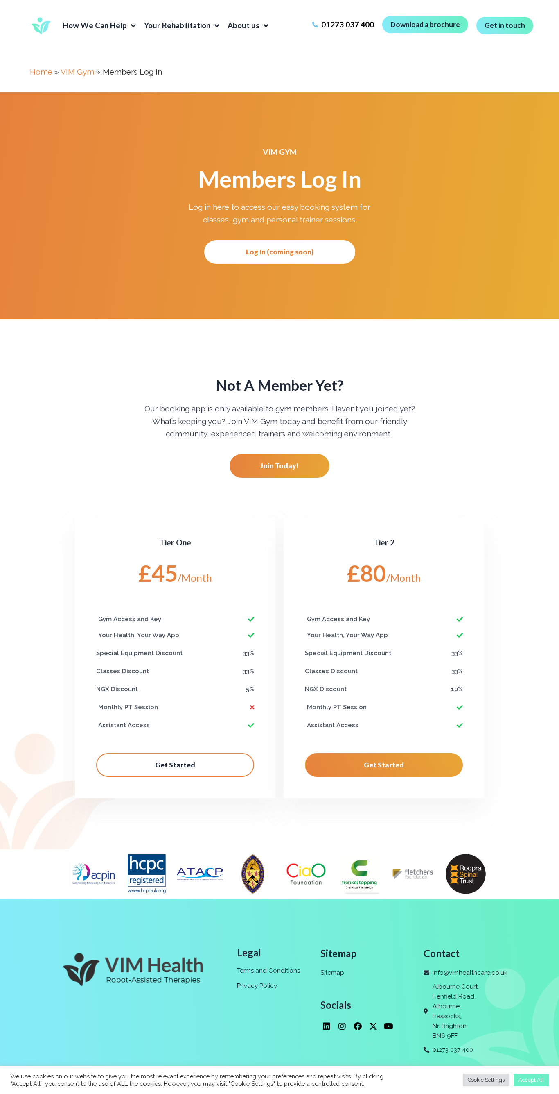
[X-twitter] (373, 1026)
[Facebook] (358, 1026)
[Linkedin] (326, 1026)
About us (243, 25)
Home (41, 71)
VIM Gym (77, 71)
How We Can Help (95, 25)
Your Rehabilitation (177, 25)
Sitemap (332, 972)
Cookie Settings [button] (486, 1080)
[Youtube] (389, 1026)
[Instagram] (342, 1026)
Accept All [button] (531, 1080)
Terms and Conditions (268, 970)
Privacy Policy (257, 986)
